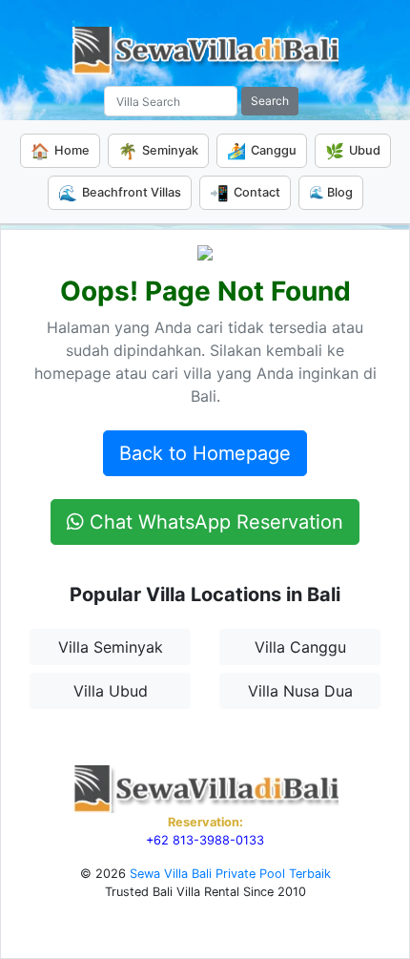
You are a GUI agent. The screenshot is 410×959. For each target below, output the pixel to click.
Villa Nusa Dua (300, 690)
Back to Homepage (205, 453)
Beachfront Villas (119, 192)
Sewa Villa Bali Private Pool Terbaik (230, 873)
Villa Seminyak (110, 647)
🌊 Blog (331, 192)
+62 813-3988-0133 (205, 840)
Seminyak (158, 150)
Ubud (352, 150)
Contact (245, 192)
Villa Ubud (110, 690)
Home (60, 150)
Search (270, 101)
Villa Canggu (300, 647)
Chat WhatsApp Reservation (213, 522)
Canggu (262, 150)
